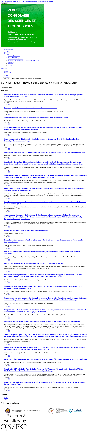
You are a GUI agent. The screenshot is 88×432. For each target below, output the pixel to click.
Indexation (10, 63)
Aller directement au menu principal (31, 1)
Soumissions (11, 62)
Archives (6, 51)
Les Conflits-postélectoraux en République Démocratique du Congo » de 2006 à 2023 (34, 263)
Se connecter (7, 72)
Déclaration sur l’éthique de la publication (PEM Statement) (24, 60)
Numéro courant (8, 49)
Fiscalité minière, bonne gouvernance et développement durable (26, 230)
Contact (10, 65)
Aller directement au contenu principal (11, 1)
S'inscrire (6, 71)
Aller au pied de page (47, 1)
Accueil (6, 75)
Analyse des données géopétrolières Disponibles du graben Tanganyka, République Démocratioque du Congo (42, 321)
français (6, 399)
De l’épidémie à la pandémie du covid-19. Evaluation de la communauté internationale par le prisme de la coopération (45, 359)
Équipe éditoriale (12, 57)
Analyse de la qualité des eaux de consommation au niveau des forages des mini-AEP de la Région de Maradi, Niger (44, 152)
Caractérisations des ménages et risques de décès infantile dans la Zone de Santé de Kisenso (36, 118)
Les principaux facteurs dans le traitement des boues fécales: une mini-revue (30, 108)
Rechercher (4, 68)
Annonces (7, 52)
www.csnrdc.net (16, 411)
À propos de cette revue (14, 56)
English (6, 398)
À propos (6, 54)
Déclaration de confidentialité (15, 59)
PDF (9, 104)
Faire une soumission (6, 407)
